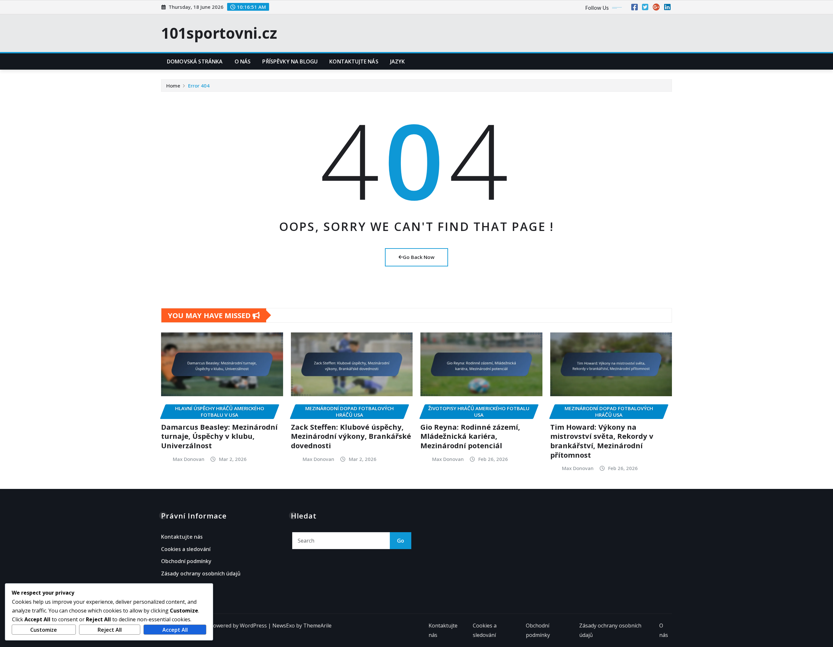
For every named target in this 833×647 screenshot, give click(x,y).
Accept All (175, 629)
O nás (243, 61)
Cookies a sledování (186, 549)
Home (173, 85)
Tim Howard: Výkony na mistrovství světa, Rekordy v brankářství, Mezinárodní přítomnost (601, 441)
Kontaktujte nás (353, 61)
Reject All (110, 629)
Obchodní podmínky (186, 561)
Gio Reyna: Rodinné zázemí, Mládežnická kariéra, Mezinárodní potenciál (470, 436)
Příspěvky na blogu (290, 61)
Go (400, 540)
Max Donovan (188, 459)
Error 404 (199, 85)
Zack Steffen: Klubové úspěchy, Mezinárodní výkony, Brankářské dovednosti (351, 436)
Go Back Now (418, 257)
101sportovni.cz (219, 33)
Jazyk (397, 61)
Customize (43, 629)
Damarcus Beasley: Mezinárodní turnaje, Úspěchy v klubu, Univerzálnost (219, 436)
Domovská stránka (195, 61)
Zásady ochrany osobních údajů (200, 573)
